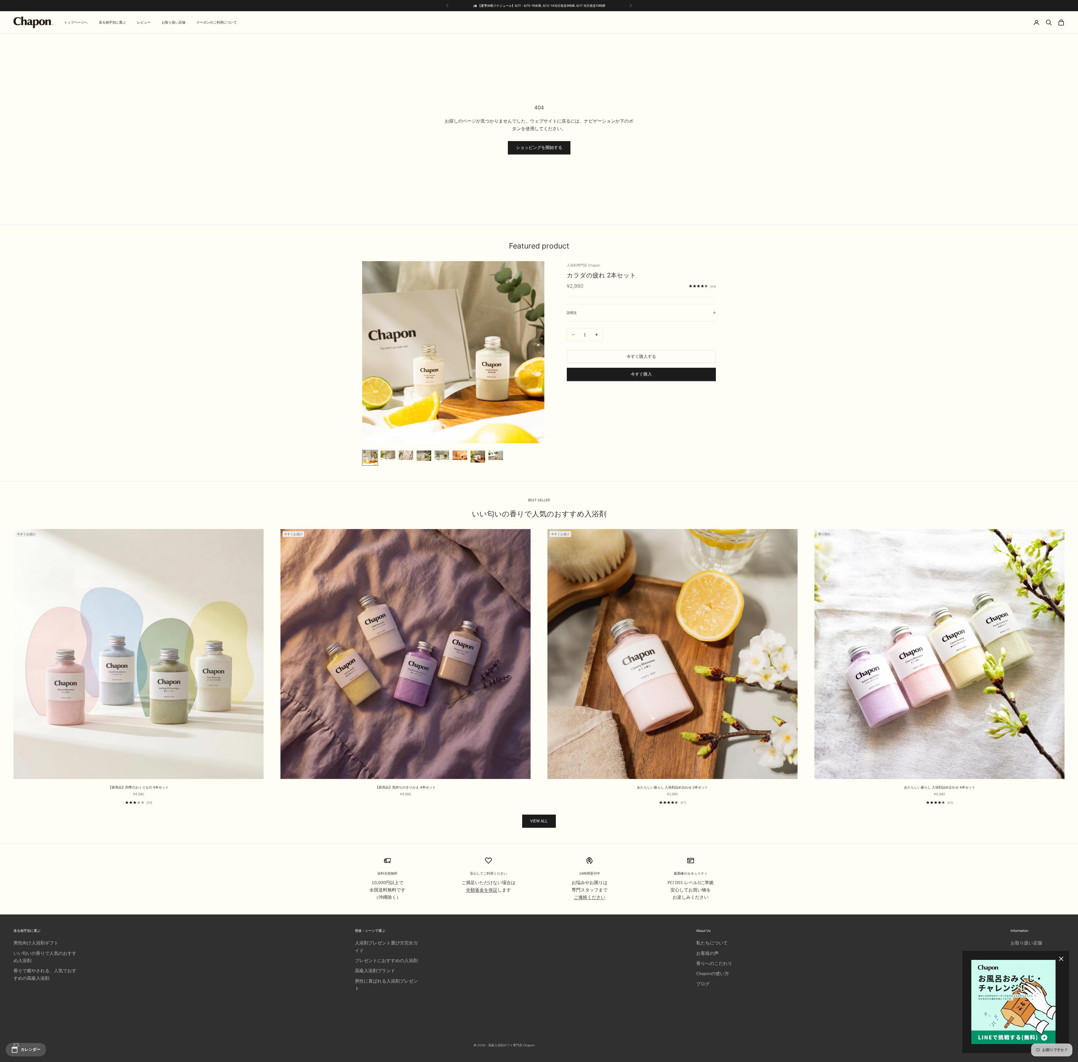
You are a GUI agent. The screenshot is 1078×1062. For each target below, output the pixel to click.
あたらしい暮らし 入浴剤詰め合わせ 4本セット (939, 787)
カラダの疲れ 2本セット (601, 275)
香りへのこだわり (714, 963)
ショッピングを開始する (539, 147)
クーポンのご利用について (217, 22)
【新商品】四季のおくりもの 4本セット (138, 787)
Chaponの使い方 (712, 973)
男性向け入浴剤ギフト (35, 943)
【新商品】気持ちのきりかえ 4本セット (405, 787)
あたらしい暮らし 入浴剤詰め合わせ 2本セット (672, 787)
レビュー (143, 22)
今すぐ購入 (641, 374)
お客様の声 (707, 953)
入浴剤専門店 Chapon (583, 265)
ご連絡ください (589, 897)
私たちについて (712, 943)
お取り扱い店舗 (173, 22)
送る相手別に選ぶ (112, 22)
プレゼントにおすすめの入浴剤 (386, 960)
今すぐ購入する (641, 356)
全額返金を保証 (481, 890)
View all (539, 821)
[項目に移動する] (370, 458)
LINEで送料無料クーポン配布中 (568, 6)
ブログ (703, 984)
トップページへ (76, 22)
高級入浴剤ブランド (375, 970)
